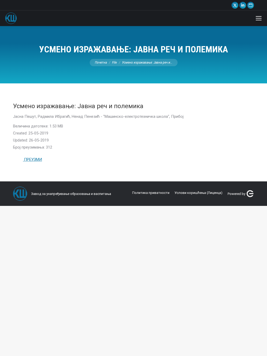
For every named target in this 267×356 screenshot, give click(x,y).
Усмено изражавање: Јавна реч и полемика (78, 106)
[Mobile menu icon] (259, 18)
